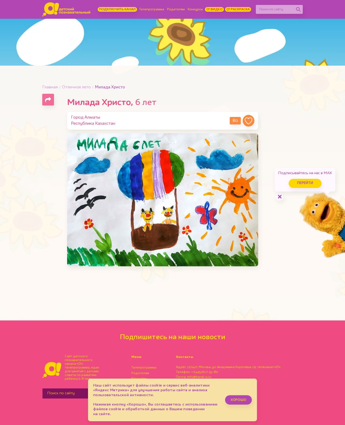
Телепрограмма (151, 9)
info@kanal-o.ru (199, 377)
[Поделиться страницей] (48, 99)
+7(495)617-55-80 (204, 372)
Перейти (305, 183)
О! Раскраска (238, 9)
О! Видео (214, 9)
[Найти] (298, 9)
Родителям (176, 9)
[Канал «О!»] (66, 9)
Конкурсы (195, 9)
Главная (50, 87)
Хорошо (238, 400)
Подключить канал (117, 9)
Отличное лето (76, 87)
